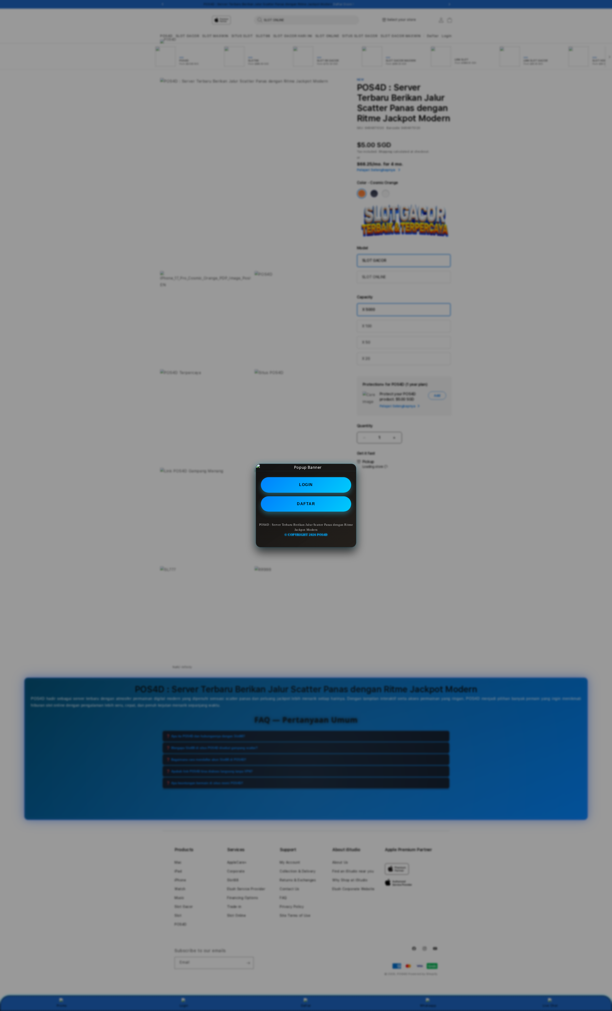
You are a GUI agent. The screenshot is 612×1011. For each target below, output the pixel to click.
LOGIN (306, 485)
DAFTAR (306, 504)
